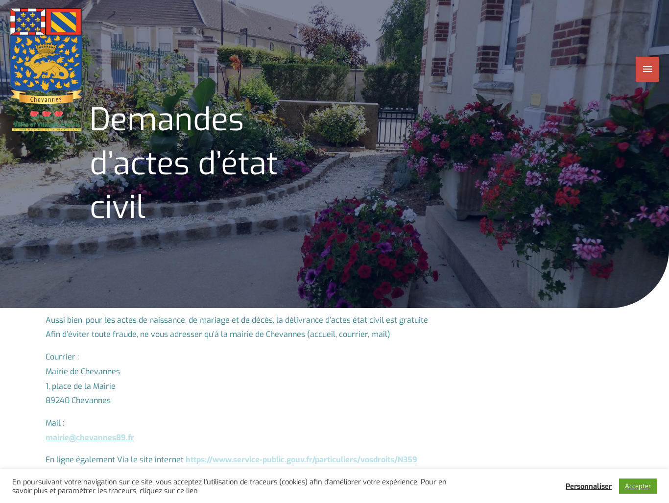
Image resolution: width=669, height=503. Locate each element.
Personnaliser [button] (589, 486)
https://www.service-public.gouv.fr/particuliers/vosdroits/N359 (301, 460)
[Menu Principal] (648, 69)
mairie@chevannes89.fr (90, 437)
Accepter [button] (638, 486)
